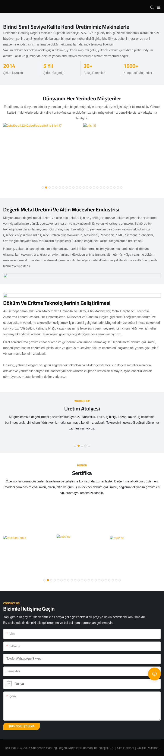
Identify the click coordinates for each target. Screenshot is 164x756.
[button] (43, 187)
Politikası (153, 748)
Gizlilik (142, 748)
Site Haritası (125, 748)
